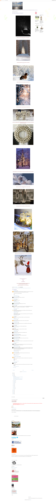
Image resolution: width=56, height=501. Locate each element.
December (14, 376)
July (13, 383)
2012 (13, 390)
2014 (13, 375)
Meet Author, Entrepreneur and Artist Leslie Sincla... (17, 379)
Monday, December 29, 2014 (16, 366)
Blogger (30, 499)
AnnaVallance (15, 299)
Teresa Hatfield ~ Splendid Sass (16, 356)
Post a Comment (14, 367)
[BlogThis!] (20, 287)
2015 (13, 374)
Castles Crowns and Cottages (16, 337)
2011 (13, 391)
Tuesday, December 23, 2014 (16, 330)
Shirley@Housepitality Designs (16, 334)
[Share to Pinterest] (22, 287)
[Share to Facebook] (21, 287)
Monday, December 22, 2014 (16, 304)
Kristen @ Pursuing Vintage (16, 302)
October (14, 381)
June (13, 384)
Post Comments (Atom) (24, 371)
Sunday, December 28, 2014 (16, 342)
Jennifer (14, 316)
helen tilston (15, 362)
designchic (15, 309)
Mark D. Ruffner (15, 290)
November (14, 380)
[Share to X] (21, 287)
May (13, 385)
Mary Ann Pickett (15, 319)
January (14, 388)
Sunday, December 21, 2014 (16, 295)
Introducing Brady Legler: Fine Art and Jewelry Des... (18, 378)
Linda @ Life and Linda (16, 296)
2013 (13, 389)
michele (14, 343)
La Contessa (15, 305)
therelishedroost (15, 331)
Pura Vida (15, 325)
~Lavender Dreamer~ (16, 322)
